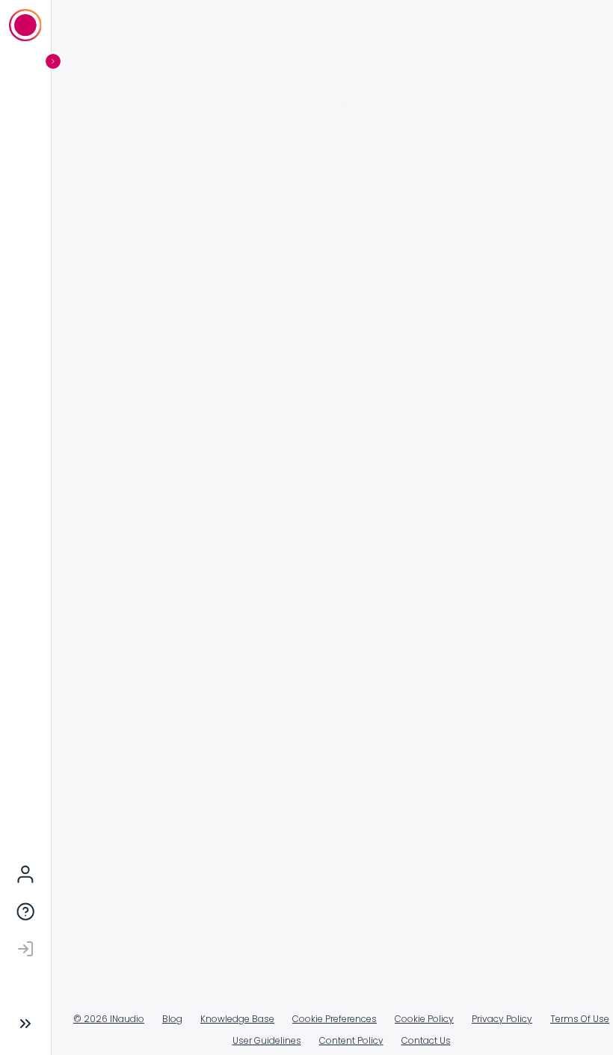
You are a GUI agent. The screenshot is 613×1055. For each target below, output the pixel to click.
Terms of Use (384, 331)
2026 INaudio (83, 1018)
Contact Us (400, 1040)
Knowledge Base (212, 1018)
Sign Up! (348, 410)
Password (146, 241)
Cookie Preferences (309, 1019)
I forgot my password (176, 293)
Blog (147, 1018)
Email (133, 175)
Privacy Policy (329, 346)
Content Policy (325, 1040)
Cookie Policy (398, 1018)
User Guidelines (240, 1040)
